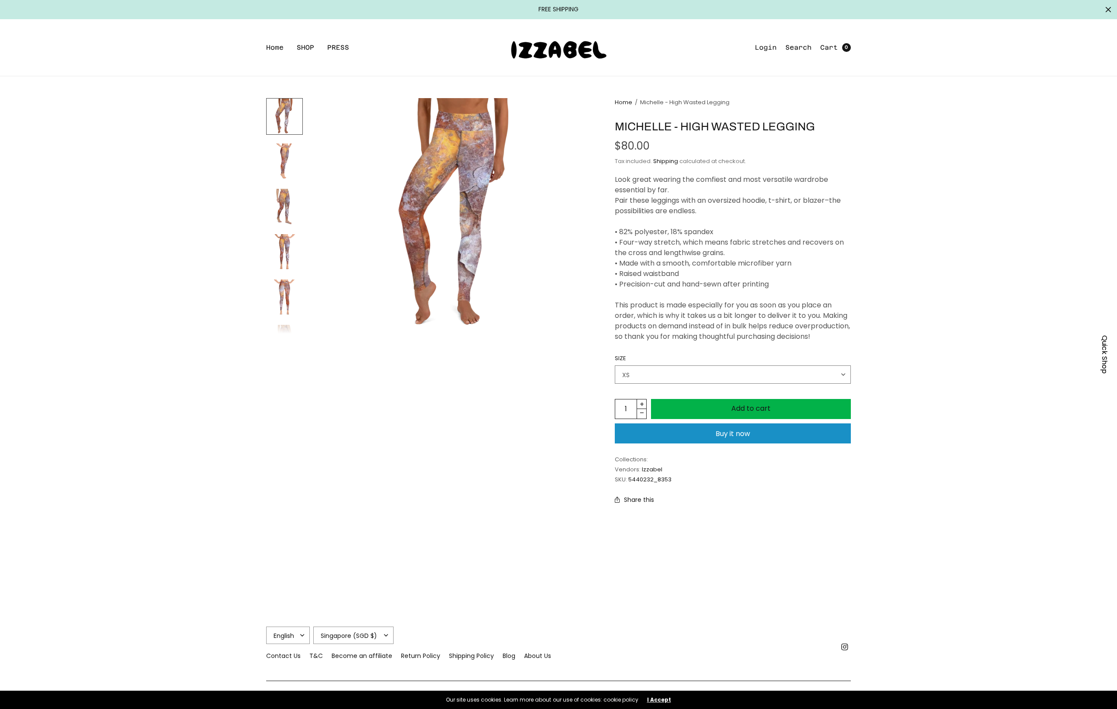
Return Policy (420, 655)
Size (620, 358)
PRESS (338, 47)
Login (766, 47)
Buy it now (733, 434)
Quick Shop (1105, 354)
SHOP (305, 47)
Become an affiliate (362, 655)
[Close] (1108, 9)
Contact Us (283, 655)
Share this (639, 499)
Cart (829, 47)
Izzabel (652, 469)
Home (275, 47)
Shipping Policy (471, 655)
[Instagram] (845, 647)
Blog (509, 655)
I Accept (659, 699)
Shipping (665, 161)
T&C (316, 655)
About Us (537, 655)
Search (798, 47)
